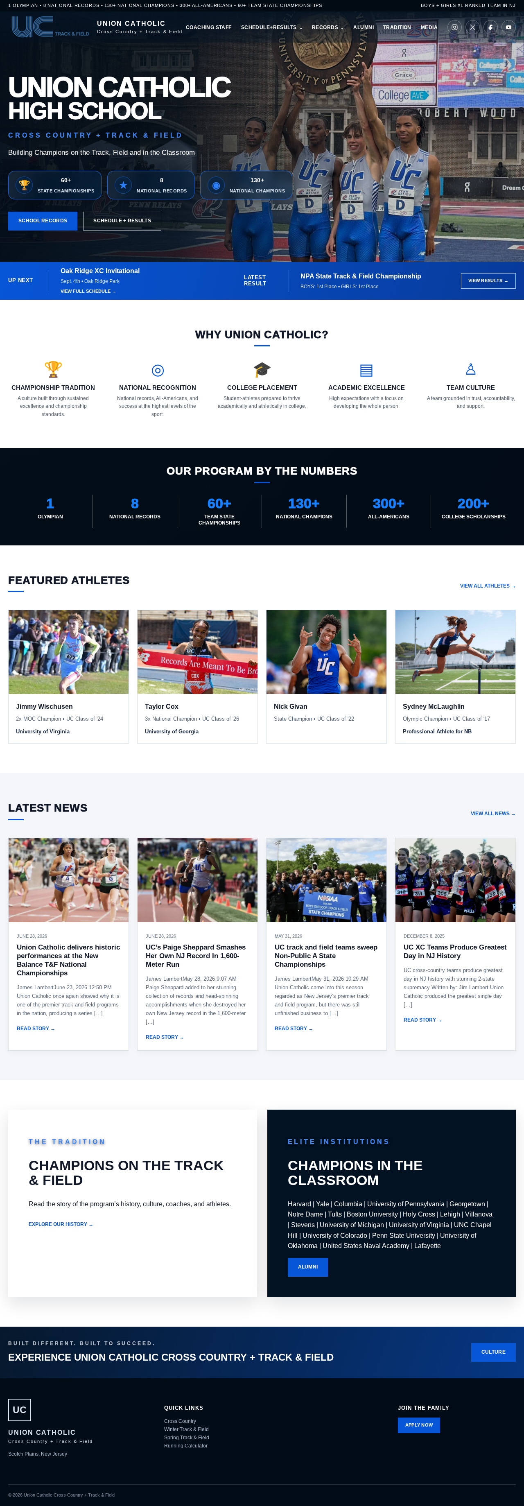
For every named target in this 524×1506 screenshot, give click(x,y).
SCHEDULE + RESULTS (122, 221)
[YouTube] (508, 27)
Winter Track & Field (186, 1429)
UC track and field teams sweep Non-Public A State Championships (326, 955)
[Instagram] (454, 27)
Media (429, 27)
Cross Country (180, 1421)
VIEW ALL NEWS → (493, 813)
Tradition (397, 27)
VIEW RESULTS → (488, 280)
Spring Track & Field (186, 1437)
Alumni (363, 27)
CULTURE (493, 1352)
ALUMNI (308, 1267)
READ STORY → (36, 1028)
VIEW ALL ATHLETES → (488, 586)
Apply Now (419, 1424)
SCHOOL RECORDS (42, 221)
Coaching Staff (209, 27)
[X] (472, 27)
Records (325, 27)
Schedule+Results (269, 27)
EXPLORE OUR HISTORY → (61, 1224)
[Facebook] (490, 27)
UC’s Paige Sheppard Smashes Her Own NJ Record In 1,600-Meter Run (196, 955)
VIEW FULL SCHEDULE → (88, 291)
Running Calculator (186, 1446)
